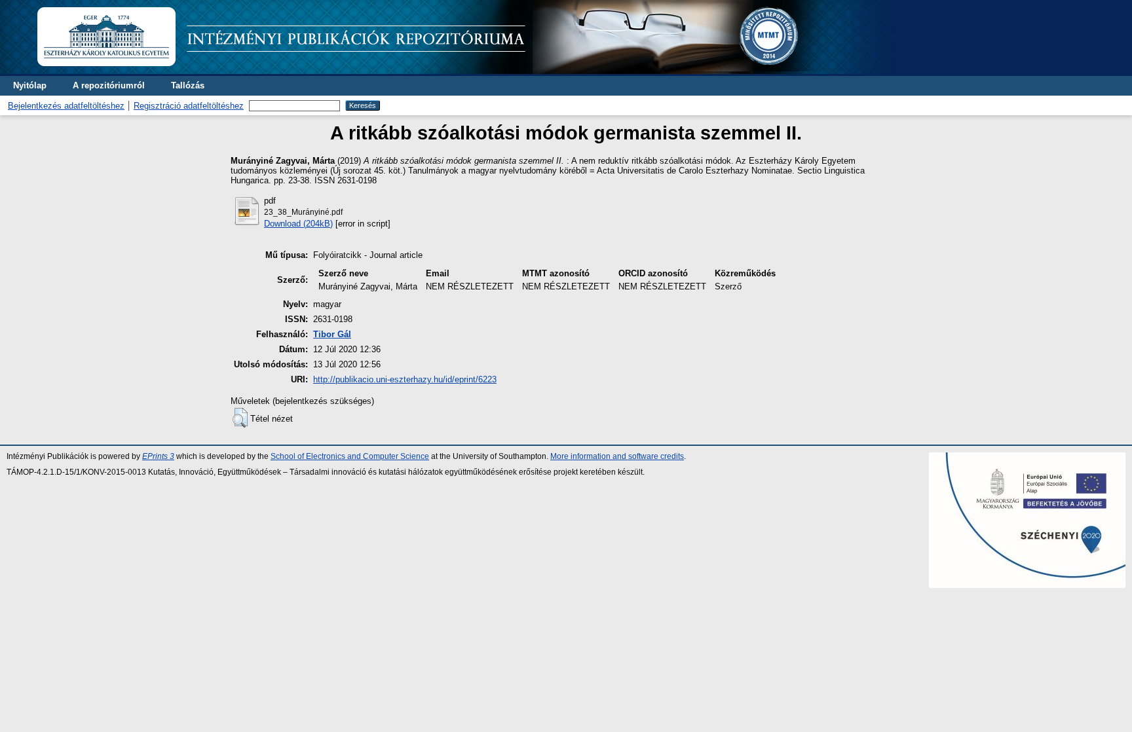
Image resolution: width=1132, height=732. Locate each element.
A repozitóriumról (109, 85)
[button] (240, 418)
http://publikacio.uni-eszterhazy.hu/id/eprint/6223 (405, 379)
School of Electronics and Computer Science (350, 456)
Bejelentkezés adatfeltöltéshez (66, 106)
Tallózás (187, 85)
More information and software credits (617, 456)
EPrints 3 (158, 456)
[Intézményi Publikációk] (466, 71)
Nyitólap (30, 85)
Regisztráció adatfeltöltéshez (189, 106)
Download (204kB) (298, 224)
